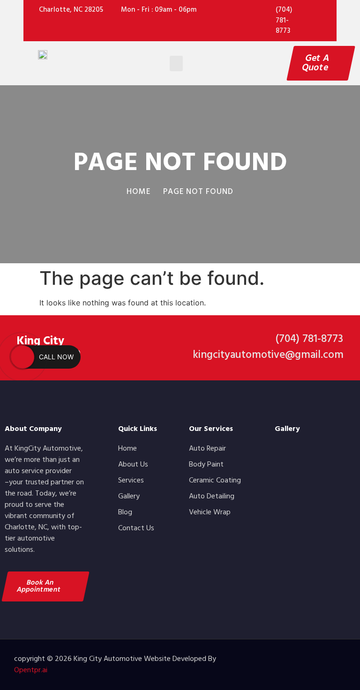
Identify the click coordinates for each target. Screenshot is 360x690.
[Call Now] (22, 357)
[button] (176, 63)
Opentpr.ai (30, 670)
